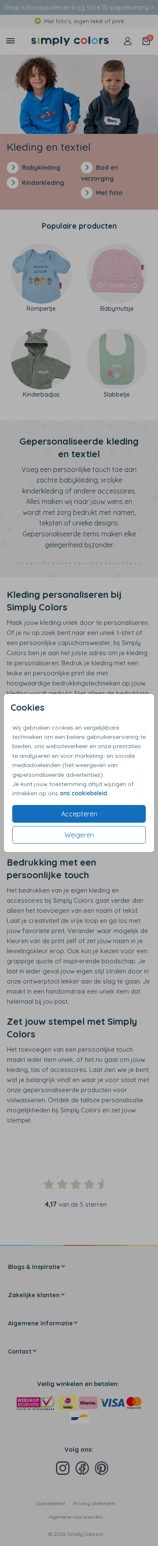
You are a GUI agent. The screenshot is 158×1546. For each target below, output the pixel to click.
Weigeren (79, 835)
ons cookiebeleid (83, 793)
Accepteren (79, 814)
